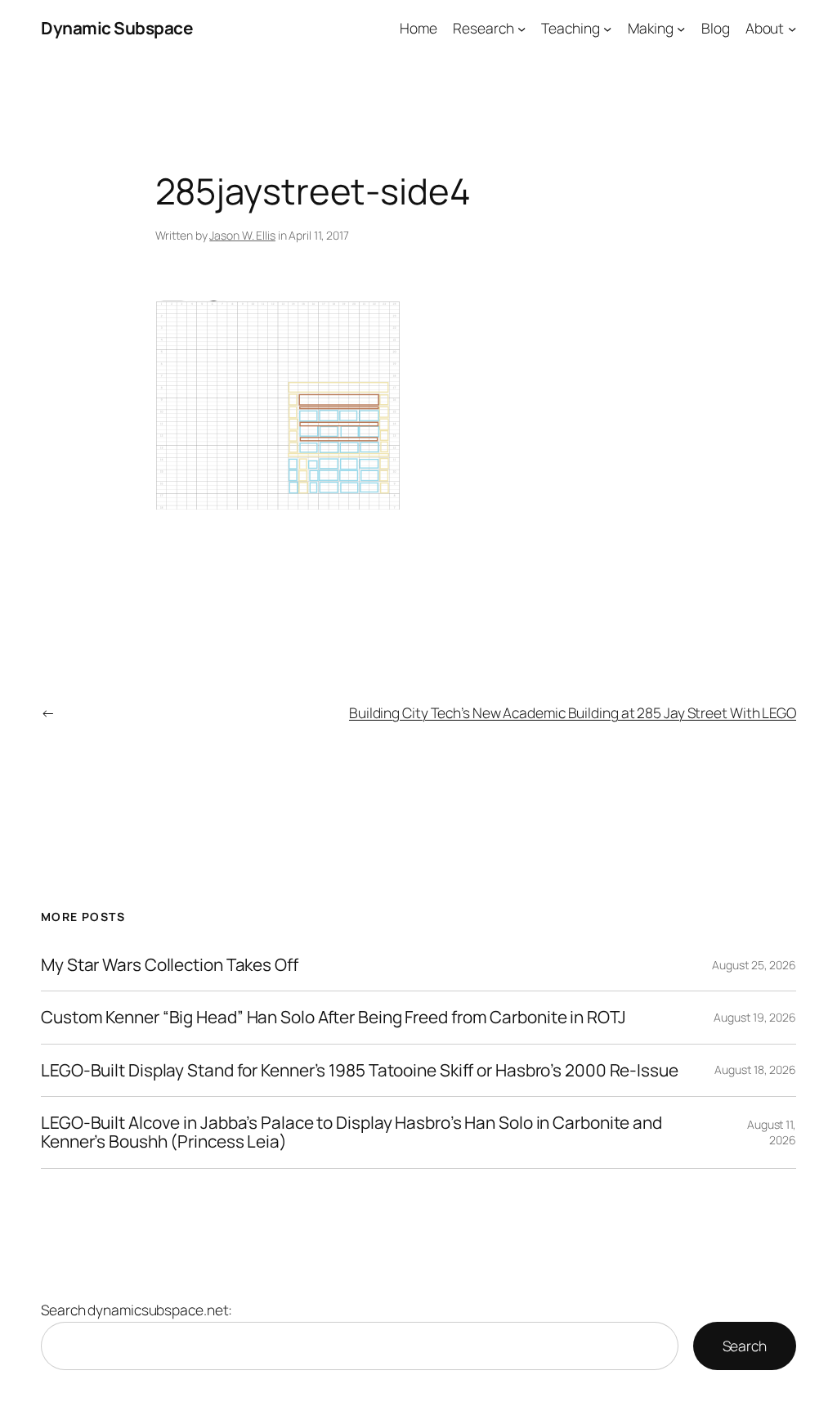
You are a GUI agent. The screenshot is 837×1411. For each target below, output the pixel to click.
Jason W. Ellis (242, 235)
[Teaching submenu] (607, 28)
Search (745, 1345)
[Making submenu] (681, 28)
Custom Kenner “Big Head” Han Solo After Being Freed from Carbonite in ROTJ (333, 1017)
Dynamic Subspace (116, 27)
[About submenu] (792, 28)
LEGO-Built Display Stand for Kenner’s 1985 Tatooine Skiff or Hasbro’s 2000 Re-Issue (359, 1070)
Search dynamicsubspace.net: (136, 1309)
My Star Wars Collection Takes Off (169, 964)
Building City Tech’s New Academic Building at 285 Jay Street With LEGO (572, 712)
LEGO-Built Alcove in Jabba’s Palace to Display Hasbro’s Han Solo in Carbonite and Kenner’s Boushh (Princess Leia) (351, 1132)
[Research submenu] (521, 28)
